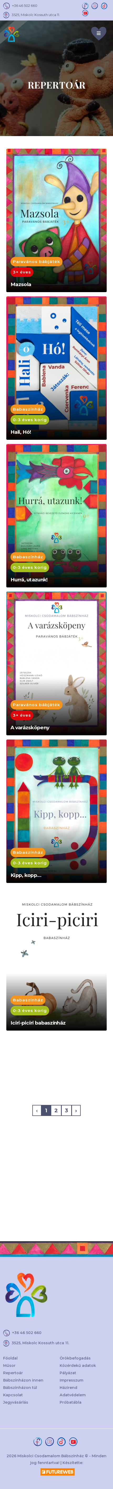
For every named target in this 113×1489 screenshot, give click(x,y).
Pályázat (68, 1373)
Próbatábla (70, 1402)
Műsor (9, 1365)
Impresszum (71, 1380)
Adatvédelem (73, 1395)
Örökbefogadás (75, 1358)
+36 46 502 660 (24, 5)
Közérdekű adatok (78, 1365)
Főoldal (10, 1358)
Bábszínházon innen (23, 1380)
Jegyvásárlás (15, 1402)
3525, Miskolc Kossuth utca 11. (36, 15)
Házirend (68, 1387)
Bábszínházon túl (20, 1387)
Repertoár (13, 1373)
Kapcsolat (13, 1395)
